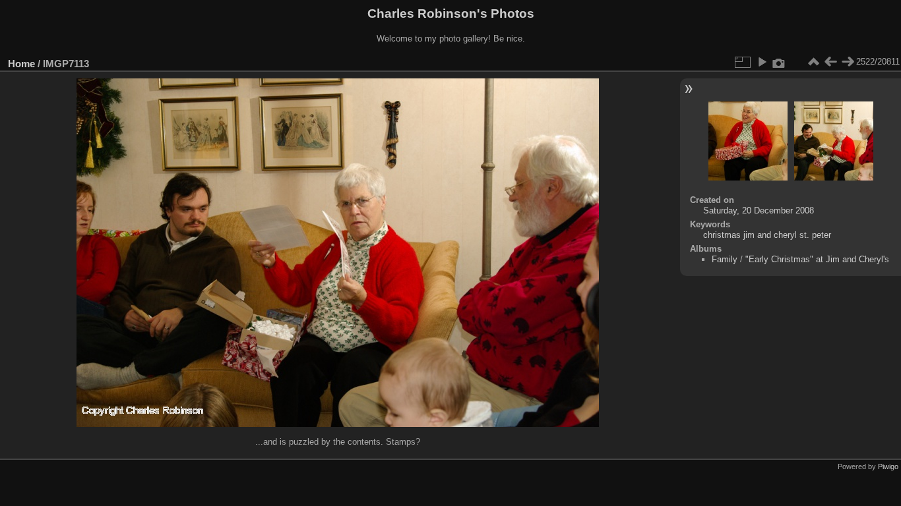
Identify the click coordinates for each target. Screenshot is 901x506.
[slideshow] (761, 61)
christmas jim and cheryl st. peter (767, 235)
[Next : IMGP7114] (847, 61)
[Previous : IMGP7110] (830, 61)
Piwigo (888, 466)
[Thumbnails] (813, 61)
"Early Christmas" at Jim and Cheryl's (817, 259)
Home (21, 63)
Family (724, 259)
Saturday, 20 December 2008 (758, 210)
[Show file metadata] (779, 61)
